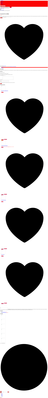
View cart (11, 7)
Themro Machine (14, 66)
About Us (2, 2)
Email (1, 81)
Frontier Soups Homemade (4, 145)
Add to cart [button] (2, 147)
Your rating (1, 75)
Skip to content (1, 0)
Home (1, 393)
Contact (2, 4)
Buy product (2, 92)
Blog (1, 394)
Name (1, 80)
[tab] (24, 67)
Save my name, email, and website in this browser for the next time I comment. (8, 82)
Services (2, 395)
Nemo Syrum (2, 254)
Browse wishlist (5, 139)
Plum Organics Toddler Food (4, 90)
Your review (1, 79)
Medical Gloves (11, 66)
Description (2, 67)
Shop (1, 3)
